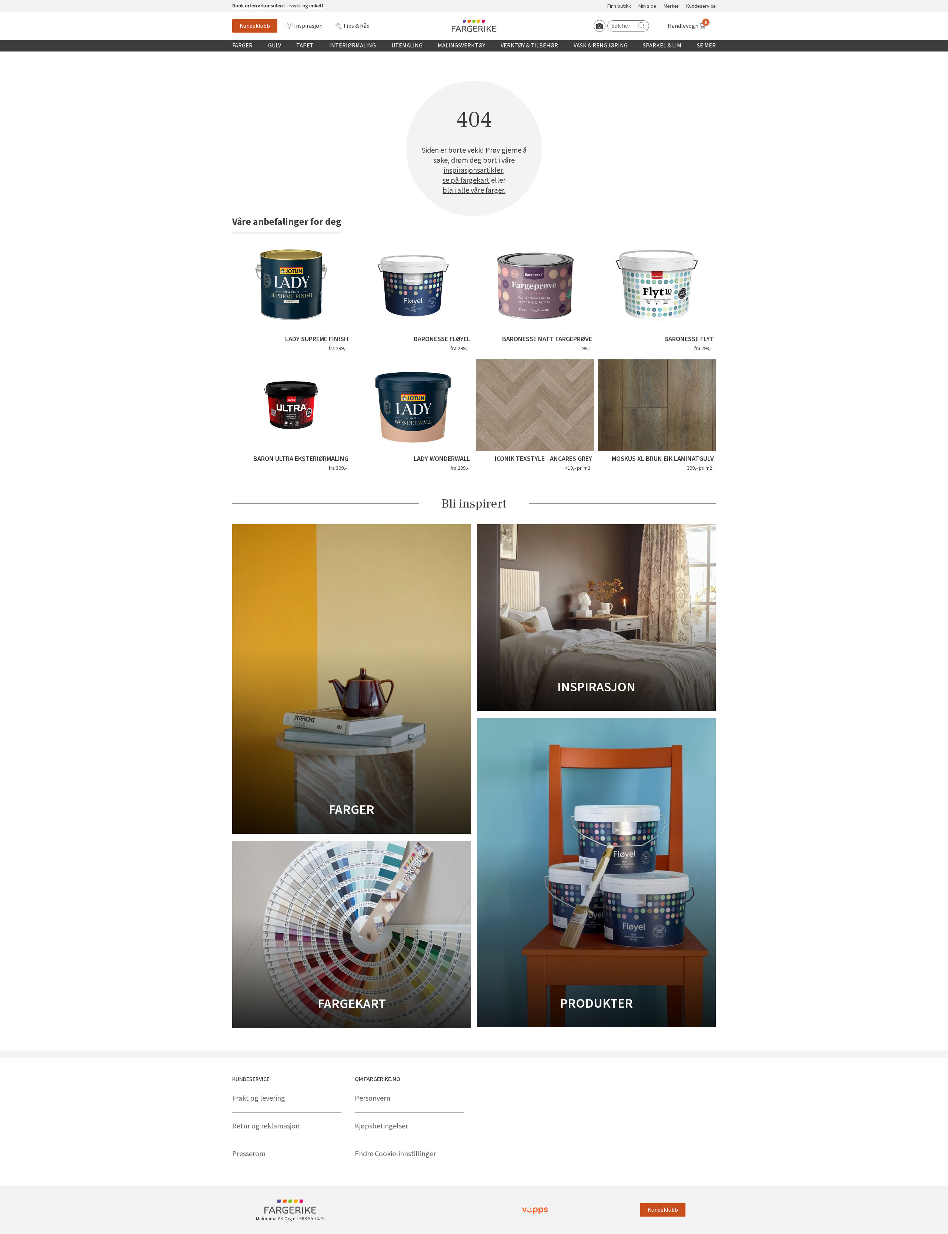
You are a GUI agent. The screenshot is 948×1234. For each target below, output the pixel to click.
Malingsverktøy (461, 45)
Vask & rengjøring (601, 45)
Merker (671, 6)
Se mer (706, 45)
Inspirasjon (308, 26)
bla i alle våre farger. (474, 191)
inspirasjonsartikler (473, 171)
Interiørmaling (352, 45)
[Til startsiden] (474, 26)
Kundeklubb (255, 26)
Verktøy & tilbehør (529, 45)
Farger (242, 45)
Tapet (305, 45)
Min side (647, 6)
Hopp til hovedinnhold (28, 4)
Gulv (274, 45)
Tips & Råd (356, 26)
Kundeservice (701, 6)
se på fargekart (466, 181)
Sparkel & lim (662, 45)
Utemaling (407, 45)
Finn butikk (619, 6)
